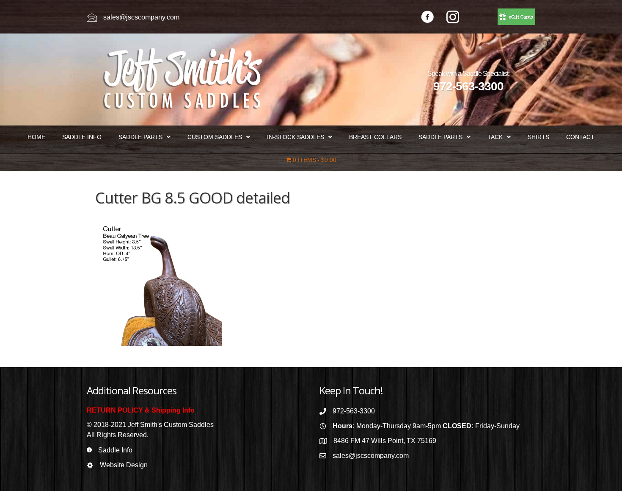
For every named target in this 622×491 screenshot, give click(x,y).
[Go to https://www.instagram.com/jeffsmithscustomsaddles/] (452, 18)
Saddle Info (115, 450)
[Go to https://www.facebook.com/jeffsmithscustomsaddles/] (427, 18)
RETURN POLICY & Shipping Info (141, 410)
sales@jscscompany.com (141, 17)
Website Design (124, 465)
